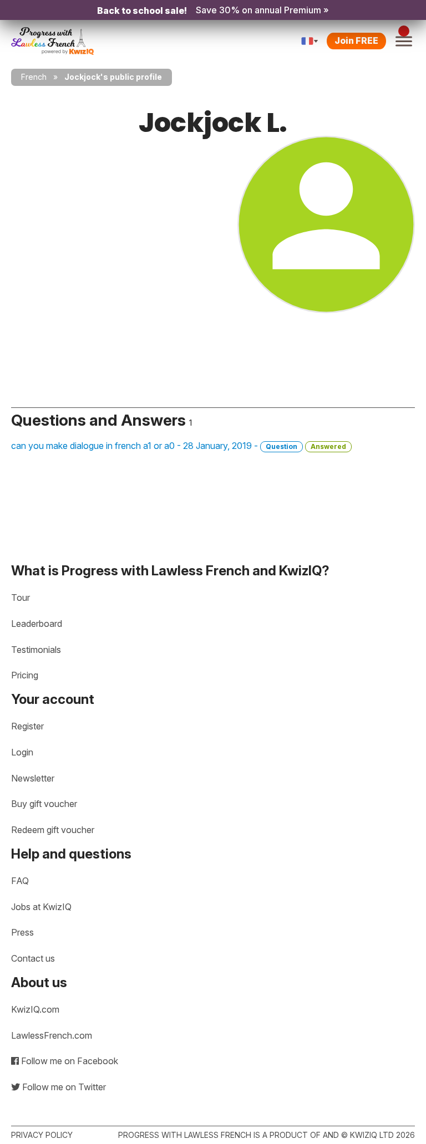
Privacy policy (42, 1135)
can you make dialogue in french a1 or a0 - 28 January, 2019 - (178, 445)
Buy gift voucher (44, 803)
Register (27, 726)
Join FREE (356, 40)
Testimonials (36, 649)
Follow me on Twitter (63, 1086)
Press (22, 932)
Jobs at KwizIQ (41, 906)
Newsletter (32, 778)
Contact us (33, 958)
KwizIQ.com (35, 1009)
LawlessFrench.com (51, 1035)
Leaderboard (36, 623)
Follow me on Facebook (68, 1060)
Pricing (24, 675)
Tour (20, 597)
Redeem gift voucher (52, 829)
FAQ (20, 880)
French (34, 76)
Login (22, 752)
